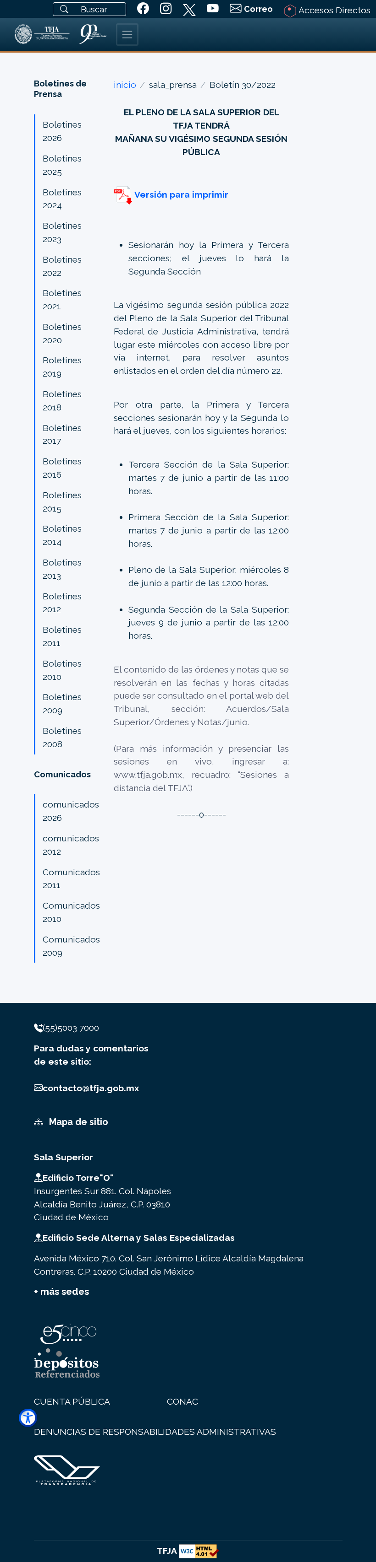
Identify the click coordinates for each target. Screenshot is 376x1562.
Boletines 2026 (62, 131)
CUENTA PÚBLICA (72, 1401)
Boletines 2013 (62, 569)
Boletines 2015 (62, 501)
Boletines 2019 (62, 366)
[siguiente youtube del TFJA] (213, 9)
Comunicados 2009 (71, 946)
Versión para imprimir (180, 194)
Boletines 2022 (62, 266)
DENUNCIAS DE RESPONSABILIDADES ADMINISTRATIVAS (155, 1432)
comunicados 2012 (71, 844)
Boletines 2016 (62, 467)
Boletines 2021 (62, 299)
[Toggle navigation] (127, 34)
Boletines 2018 (62, 400)
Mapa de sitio (77, 1121)
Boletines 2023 (62, 232)
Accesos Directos (333, 10)
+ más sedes (61, 1291)
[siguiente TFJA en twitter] (189, 8)
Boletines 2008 (62, 737)
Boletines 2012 (62, 602)
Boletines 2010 (62, 670)
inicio (125, 85)
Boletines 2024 (62, 198)
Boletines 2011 (62, 636)
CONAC (182, 1401)
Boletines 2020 (62, 333)
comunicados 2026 (71, 811)
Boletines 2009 (62, 703)
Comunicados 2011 (71, 878)
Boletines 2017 (62, 434)
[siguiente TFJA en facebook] (143, 9)
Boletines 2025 (62, 165)
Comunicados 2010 (71, 912)
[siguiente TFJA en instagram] (166, 9)
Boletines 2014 (62, 535)
